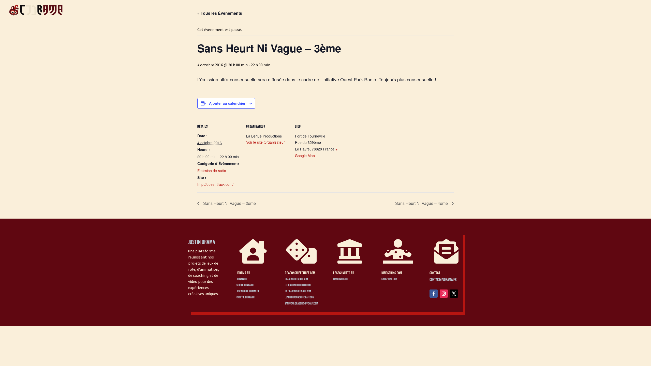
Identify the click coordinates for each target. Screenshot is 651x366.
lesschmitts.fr (340, 279)
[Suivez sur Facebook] (434, 293)
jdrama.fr (241, 279)
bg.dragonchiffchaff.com (298, 291)
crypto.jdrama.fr (245, 297)
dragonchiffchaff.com (296, 279)
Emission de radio (211, 170)
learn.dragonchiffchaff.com (299, 297)
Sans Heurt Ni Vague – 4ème (422, 203)
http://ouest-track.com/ (215, 184)
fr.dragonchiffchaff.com (297, 285)
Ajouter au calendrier (227, 103)
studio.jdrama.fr (245, 285)
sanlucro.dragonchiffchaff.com (301, 304)
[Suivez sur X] (454, 293)
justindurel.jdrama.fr (247, 291)
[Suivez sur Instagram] (444, 293)
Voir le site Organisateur (265, 142)
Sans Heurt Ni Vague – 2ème (229, 203)
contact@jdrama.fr (443, 279)
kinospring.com (389, 279)
